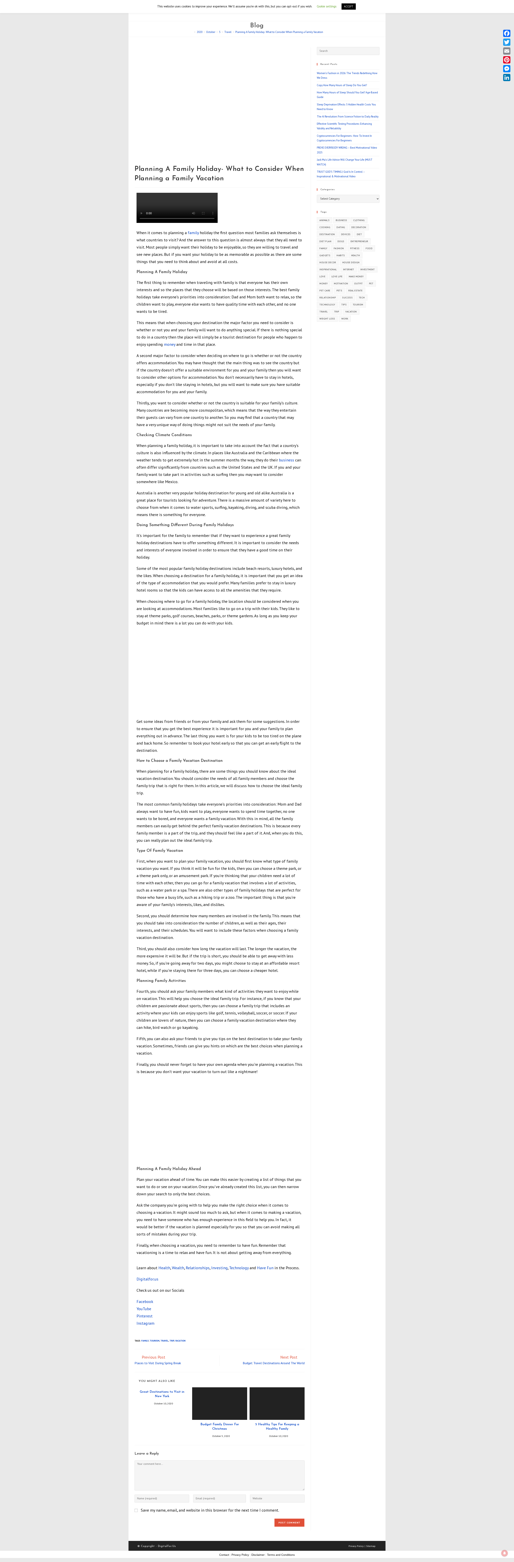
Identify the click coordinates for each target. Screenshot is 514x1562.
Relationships (198, 1267)
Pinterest (145, 1316)
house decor (327, 262)
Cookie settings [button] (327, 6)
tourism (154, 1340)
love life (337, 276)
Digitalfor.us (147, 1279)
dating (341, 227)
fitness (355, 248)
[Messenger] (506, 68)
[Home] (192, 32)
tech (362, 297)
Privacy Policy (356, 1546)
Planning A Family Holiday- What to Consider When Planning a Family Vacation (279, 32)
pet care (324, 290)
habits (341, 255)
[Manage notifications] (504, 1553)
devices (346, 234)
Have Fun (265, 1267)
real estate (355, 290)
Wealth (178, 1267)
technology (327, 304)
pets (339, 290)
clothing (359, 220)
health (355, 255)
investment (367, 269)
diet (359, 234)
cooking (324, 227)
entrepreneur (359, 241)
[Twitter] (506, 42)
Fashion (339, 248)
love (322, 276)
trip (171, 1340)
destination (327, 234)
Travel (164, 1340)
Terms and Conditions (281, 1554)
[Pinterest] (506, 59)
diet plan (325, 241)
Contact (224, 1554)
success (347, 297)
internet (348, 269)
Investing (219, 1267)
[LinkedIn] (506, 77)
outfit (358, 283)
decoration (358, 227)
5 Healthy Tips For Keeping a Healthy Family (277, 1426)
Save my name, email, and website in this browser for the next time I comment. (210, 1510)
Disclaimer (258, 1554)
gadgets (324, 255)
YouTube (144, 1308)
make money (356, 276)
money (169, 344)
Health (164, 1267)
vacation (180, 1340)
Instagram (145, 1323)
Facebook (145, 1301)
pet (371, 283)
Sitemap (370, 1546)
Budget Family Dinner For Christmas (219, 1426)
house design (351, 262)
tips (344, 304)
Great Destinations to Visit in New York (162, 1394)
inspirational (328, 269)
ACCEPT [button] (348, 6)
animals (324, 220)
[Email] (506, 51)
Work (344, 318)
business (286, 460)
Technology (239, 1267)
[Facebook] (506, 33)
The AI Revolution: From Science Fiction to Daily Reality (347, 116)
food (369, 248)
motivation (341, 283)
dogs (341, 241)
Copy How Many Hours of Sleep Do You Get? (342, 85)
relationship (327, 297)
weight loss (327, 318)
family (193, 232)
